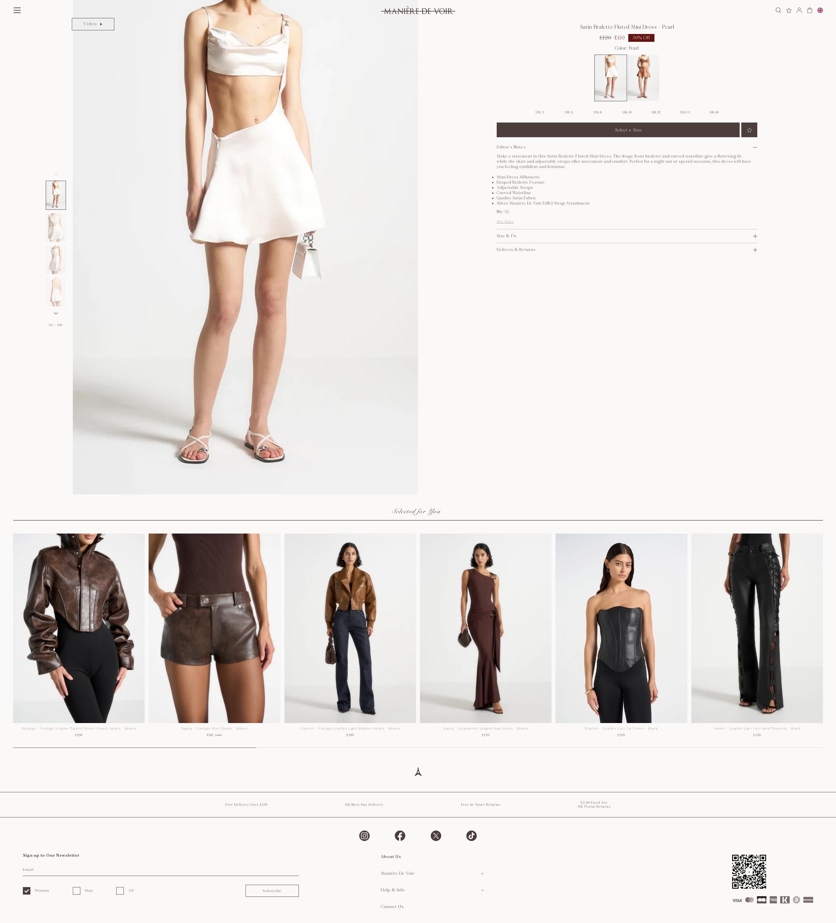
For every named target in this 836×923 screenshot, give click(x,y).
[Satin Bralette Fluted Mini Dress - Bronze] (643, 78)
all (131, 890)
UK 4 (540, 112)
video (90, 24)
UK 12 (656, 112)
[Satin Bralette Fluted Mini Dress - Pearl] (610, 78)
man (89, 890)
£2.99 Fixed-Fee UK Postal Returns (594, 805)
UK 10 (627, 112)
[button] (56, 195)
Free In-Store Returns (480, 805)
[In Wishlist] (749, 130)
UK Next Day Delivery (364, 805)
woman (42, 890)
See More (505, 222)
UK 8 (598, 112)
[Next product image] (56, 313)
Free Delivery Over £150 (246, 805)
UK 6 (569, 112)
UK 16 (714, 112)
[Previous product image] (56, 174)
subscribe (272, 891)
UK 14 (685, 112)
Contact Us (392, 906)
